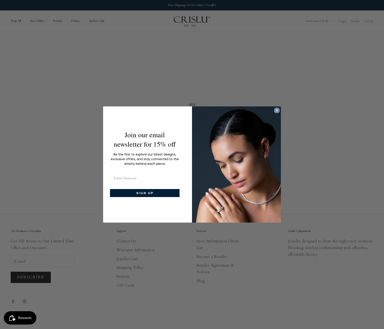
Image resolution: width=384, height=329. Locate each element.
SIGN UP (145, 193)
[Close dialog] (277, 110)
